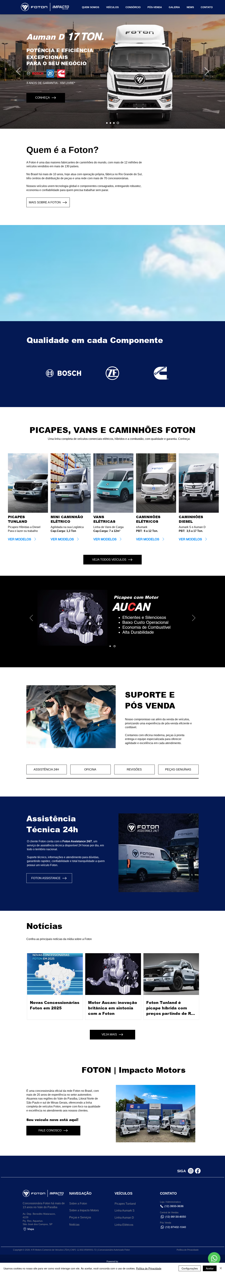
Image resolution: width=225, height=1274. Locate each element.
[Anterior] (18, 71)
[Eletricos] (111, 123)
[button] (206, 7)
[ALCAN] (114, 646)
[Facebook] (198, 1171)
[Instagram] (191, 1171)
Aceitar (210, 1268)
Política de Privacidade (148, 1268)
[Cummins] (110, 646)
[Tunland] (107, 123)
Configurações (190, 1268)
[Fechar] (221, 1268)
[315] (114, 123)
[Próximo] (207, 71)
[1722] (118, 123)
